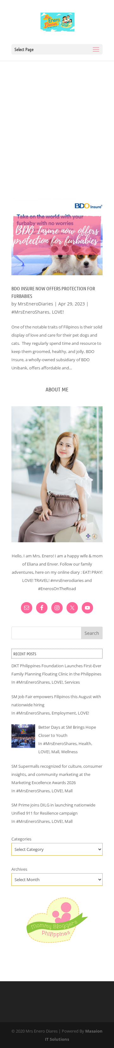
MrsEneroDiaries (35, 304)
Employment (64, 713)
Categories (21, 839)
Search (92, 633)
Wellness (69, 752)
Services (72, 682)
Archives (19, 869)
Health (85, 743)
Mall (55, 752)
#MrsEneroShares (30, 312)
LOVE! (58, 312)
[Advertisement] (57, 120)
